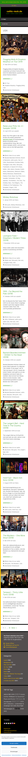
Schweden (12, 178)
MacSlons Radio (8, 139)
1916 (6, 319)
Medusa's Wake (19, 171)
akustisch (7, 450)
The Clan (19, 180)
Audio (5, 660)
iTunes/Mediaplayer (11, 647)
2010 (22, 701)
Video (5, 676)
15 (13, 709)
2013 (14, 701)
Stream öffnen (9, 643)
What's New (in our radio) (12, 155)
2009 (22, 709)
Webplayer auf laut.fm (12, 645)
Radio (5, 671)
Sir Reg (18, 178)
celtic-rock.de (14, 11)
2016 (17, 694)
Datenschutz (7, 732)
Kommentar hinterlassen (12, 90)
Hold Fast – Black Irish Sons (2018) (12, 479)
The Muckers (15, 563)
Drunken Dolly (19, 162)
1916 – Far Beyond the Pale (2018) (12, 292)
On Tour (7, 83)
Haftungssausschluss (10, 730)
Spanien (5, 180)
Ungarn (11, 187)
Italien (5, 169)
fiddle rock (8, 260)
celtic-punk (14, 160)
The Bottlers (12, 180)
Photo (5, 669)
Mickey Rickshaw (8, 173)
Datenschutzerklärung (6, 755)
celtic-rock (6, 321)
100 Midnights (8, 709)
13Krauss (19, 699)
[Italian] (10, 723)
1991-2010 (11, 694)
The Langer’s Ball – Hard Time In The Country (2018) (13, 425)
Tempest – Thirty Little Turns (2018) (13, 593)
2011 (18, 701)
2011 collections (9, 704)
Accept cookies (14, 743)
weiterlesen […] (7, 78)
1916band (11, 319)
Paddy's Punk (7, 176)
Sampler (5, 178)
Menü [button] (4, 19)
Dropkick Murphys (10, 85)
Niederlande (17, 173)
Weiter (14, 628)
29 (10, 628)
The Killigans (16, 183)
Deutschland (10, 162)
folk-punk (19, 164)
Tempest (13, 618)
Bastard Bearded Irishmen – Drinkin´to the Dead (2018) (14, 355)
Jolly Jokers (10, 169)
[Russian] (12, 723)
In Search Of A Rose (16, 167)
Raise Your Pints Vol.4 (18, 176)
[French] (6, 723)
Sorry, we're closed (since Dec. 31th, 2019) (14, 2)
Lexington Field (7, 262)
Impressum (24, 755)
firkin (14, 164)
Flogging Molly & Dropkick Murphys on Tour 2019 (14, 60)
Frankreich (6, 167)
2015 (5, 694)
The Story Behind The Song (12, 674)
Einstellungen (14, 751)
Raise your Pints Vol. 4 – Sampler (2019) (13, 127)
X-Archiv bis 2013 (9, 680)
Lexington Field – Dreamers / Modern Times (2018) (14, 238)
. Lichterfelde (18, 704)
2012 (5, 711)
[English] (5, 723)
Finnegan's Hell (7, 164)
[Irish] (8, 723)
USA (4, 87)
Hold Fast (15, 509)
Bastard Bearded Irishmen (12, 158)
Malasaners (10, 171)
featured (9, 394)
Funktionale (14, 747)
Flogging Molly (20, 85)
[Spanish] (14, 723)
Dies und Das (8, 664)
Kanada (17, 169)
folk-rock (20, 260)
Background (7, 662)
